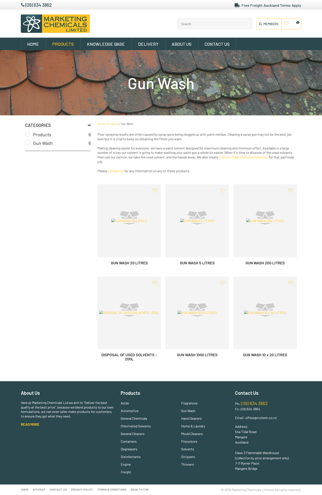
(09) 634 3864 (250, 409)
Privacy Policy (82, 489)
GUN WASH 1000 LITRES (197, 354)
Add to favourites (154, 190)
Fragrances (189, 403)
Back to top (140, 489)
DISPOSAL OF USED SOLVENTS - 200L (129, 356)
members (270, 24)
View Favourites (286, 23)
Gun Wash (127, 124)
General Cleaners (133, 434)
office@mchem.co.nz (261, 418)
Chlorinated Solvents (136, 426)
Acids (125, 403)
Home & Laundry (193, 426)
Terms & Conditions (111, 489)
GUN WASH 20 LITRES (129, 262)
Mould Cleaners (192, 434)
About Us (181, 44)
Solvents (187, 449)
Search (247, 23)
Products (63, 44)
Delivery (148, 44)
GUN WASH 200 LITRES (265, 262)
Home (33, 44)
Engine (126, 464)
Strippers (188, 457)
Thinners (187, 464)
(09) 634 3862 (38, 5)
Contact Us (217, 44)
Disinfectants (131, 457)
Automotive (129, 411)
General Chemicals (134, 418)
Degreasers (129, 449)
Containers (129, 441)
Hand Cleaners (191, 418)
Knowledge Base (106, 44)
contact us (116, 171)
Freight (126, 472)
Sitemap (39, 489)
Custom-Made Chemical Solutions (243, 157)
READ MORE (30, 424)
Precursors (189, 441)
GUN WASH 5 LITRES (197, 262)
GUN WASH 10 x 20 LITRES (265, 354)
